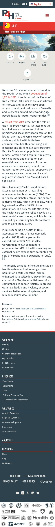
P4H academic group (11, 422)
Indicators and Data (32, 319)
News (4, 454)
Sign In (24, 3)
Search (17, 3)
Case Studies (8, 381)
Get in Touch (28, 481)
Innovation (7, 427)
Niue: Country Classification (33, 309)
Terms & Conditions (35, 476)
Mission (5, 349)
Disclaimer (14, 476)
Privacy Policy (10, 481)
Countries (15, 31)
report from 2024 (14, 122)
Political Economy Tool (13, 395)
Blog (4, 459)
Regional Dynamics (10, 418)
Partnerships (8, 368)
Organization (8, 358)
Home (7, 31)
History (5, 345)
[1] (48, 114)
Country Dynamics (10, 413)
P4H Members (8, 363)
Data (5, 390)
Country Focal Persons (12, 354)
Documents (8, 386)
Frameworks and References (15, 400)
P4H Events (7, 463)
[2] (3, 258)
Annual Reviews (9, 432)
